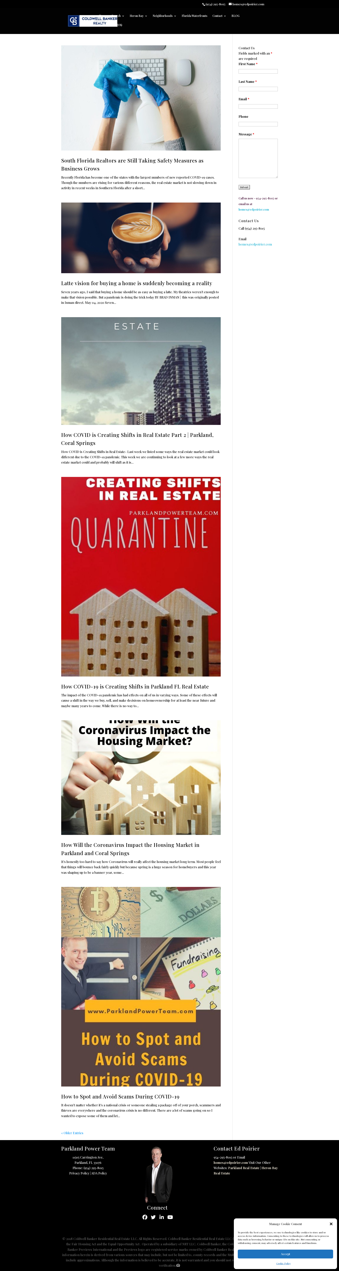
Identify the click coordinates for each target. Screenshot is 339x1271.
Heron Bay (137, 16)
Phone (243, 116)
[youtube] (170, 1217)
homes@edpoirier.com (231, 1163)
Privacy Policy (79, 1173)
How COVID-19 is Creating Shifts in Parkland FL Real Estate (135, 686)
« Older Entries (72, 1133)
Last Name (248, 81)
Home (103, 16)
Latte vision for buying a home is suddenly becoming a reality (136, 283)
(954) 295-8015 (255, 228)
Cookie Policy (283, 1263)
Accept (285, 1254)
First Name (248, 64)
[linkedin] (161, 1217)
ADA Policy (99, 1173)
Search (116, 16)
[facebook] (145, 1217)
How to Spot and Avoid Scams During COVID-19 (120, 1096)
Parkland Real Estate (243, 1168)
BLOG (235, 16)
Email (244, 99)
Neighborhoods (163, 16)
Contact (217, 16)
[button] (331, 1224)
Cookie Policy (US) (110, 25)
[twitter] (153, 1217)
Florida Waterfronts (194, 16)
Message (246, 134)
